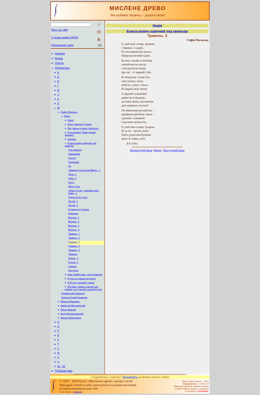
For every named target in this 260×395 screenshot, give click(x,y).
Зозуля (72, 158)
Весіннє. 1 (73, 217)
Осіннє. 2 (73, 262)
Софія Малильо (68, 112)
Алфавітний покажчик (73, 293)
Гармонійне (74, 154)
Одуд (71, 182)
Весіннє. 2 (73, 221)
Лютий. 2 (73, 205)
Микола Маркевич (70, 301)
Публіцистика (63, 370)
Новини (60, 53)
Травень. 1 (74, 234)
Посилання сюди (62, 45)
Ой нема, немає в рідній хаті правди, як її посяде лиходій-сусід (83, 288)
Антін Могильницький (71, 313)
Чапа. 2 (72, 178)
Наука (59, 58)
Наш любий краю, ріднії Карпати (85, 274)
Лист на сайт (59, 29)
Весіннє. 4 (73, 230)
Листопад (73, 270)
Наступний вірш (173, 150)
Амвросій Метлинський (72, 305)
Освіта (59, 63)
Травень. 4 (74, 246)
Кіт (69, 166)
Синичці (72, 266)
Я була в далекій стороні (81, 282)
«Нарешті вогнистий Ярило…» (84, 170)
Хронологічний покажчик (74, 297)
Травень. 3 (74, 242)
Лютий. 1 (73, 201)
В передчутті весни (78, 209)
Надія (67, 116)
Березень (73, 213)
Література (62, 67)
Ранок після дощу (78, 197)
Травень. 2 (74, 238)
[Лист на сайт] (99, 32)
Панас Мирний (68, 309)
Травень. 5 (74, 250)
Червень (72, 254)
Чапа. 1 (72, 174)
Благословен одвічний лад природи (157, 31)
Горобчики (73, 162)
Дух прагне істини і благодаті (83, 128)
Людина (72, 139)
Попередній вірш (141, 150)
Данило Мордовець (70, 318)
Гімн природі (75, 150)
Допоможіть (130, 377)
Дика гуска (74, 186)
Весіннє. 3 (73, 225)
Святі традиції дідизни (79, 124)
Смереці (78, 392)
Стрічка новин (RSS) (64, 37)
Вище (157, 150)
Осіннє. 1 (73, 258)
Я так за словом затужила (82, 278)
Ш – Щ (61, 366)
